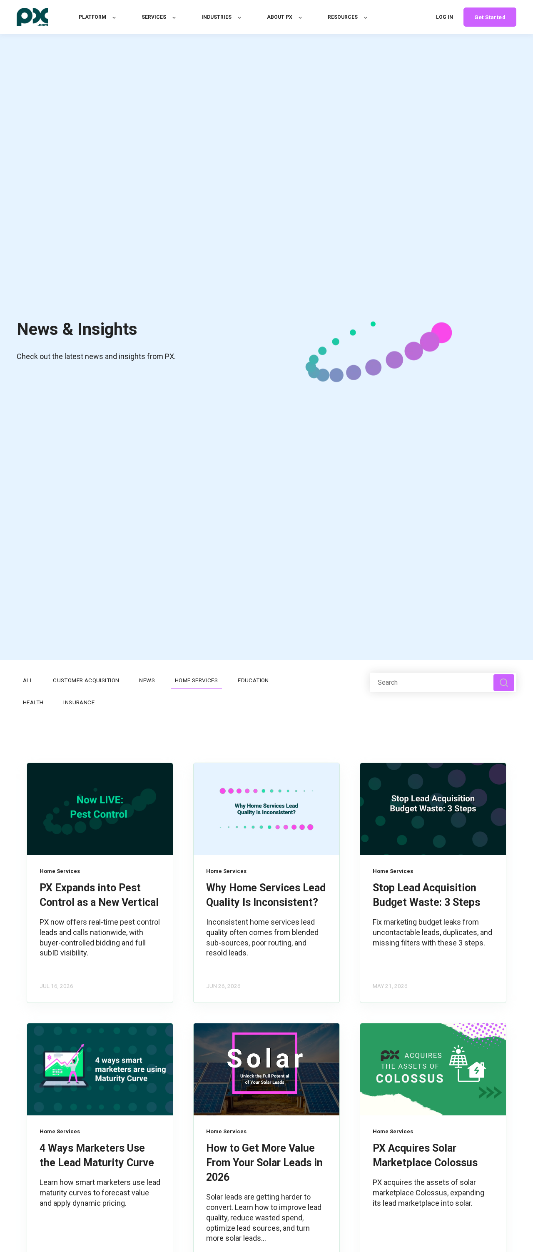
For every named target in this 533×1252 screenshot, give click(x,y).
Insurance (79, 702)
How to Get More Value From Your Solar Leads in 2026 (264, 1162)
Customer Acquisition (86, 680)
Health (33, 702)
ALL (28, 680)
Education (253, 680)
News (147, 680)
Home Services (196, 680)
